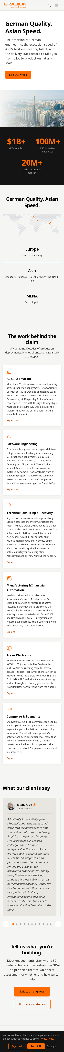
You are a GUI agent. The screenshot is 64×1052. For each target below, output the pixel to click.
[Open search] (49, 5)
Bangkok (22, 276)
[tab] (13, 924)
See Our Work (18, 75)
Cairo (27, 302)
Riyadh (35, 302)
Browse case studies (32, 1004)
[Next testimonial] (58, 924)
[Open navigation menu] (56, 5)
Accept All (36, 1046)
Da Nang (53, 276)
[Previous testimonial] (6, 924)
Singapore (10, 276)
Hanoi (32, 280)
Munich (26, 255)
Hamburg (37, 255)
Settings (51, 1046)
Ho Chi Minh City (37, 276)
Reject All (17, 1046)
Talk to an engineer (32, 991)
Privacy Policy (47, 1038)
